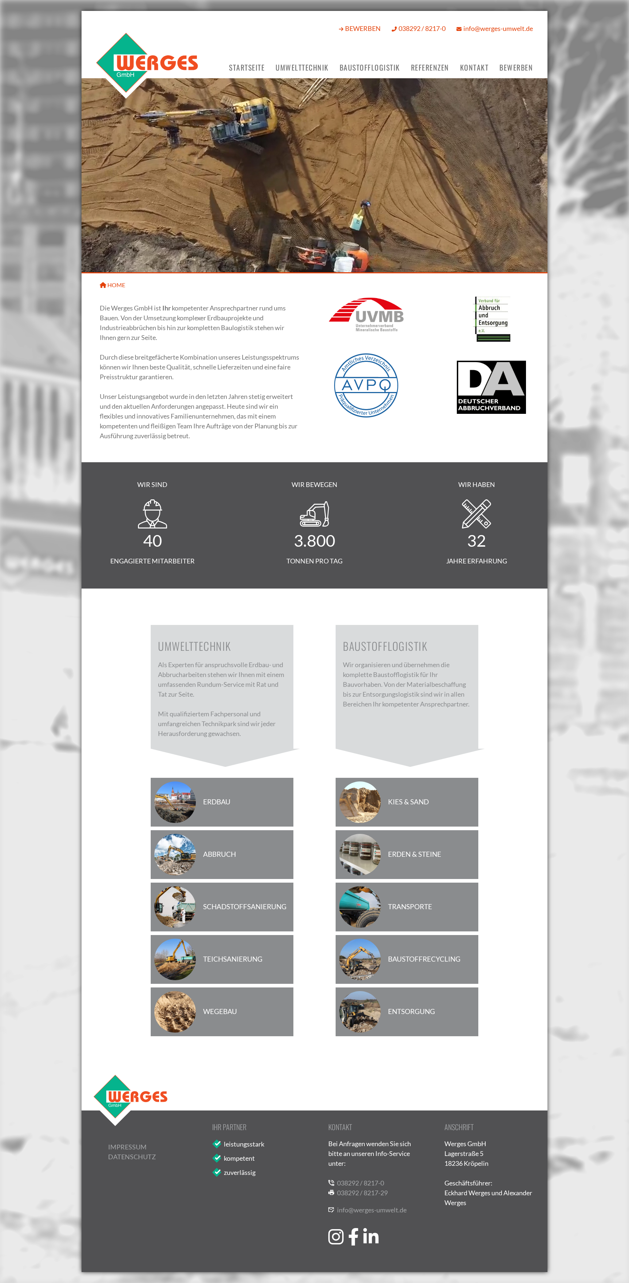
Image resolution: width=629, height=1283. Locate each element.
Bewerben (516, 67)
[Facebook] (353, 1223)
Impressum (127, 1147)
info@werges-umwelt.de (498, 28)
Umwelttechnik (302, 67)
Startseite (247, 67)
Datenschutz (132, 1157)
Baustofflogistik (370, 67)
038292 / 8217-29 (362, 1193)
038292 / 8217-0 (422, 28)
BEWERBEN (363, 28)
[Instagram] (336, 1223)
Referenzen (430, 67)
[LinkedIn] (371, 1223)
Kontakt (474, 67)
